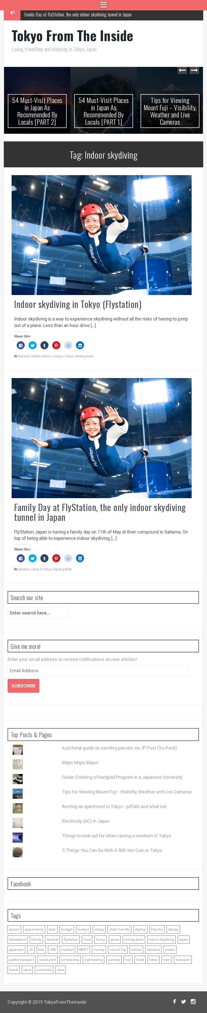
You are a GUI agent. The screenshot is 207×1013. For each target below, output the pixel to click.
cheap (99, 929)
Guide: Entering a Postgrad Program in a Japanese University (122, 777)
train (166, 960)
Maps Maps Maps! (80, 762)
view (60, 970)
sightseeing (93, 960)
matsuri (67, 950)
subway (114, 960)
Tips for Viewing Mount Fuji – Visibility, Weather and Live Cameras (170, 111)
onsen (170, 950)
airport (14, 929)
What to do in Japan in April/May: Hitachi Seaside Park (68, 15)
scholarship (70, 960)
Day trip (157, 929)
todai (140, 960)
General (23, 356)
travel (13, 970)
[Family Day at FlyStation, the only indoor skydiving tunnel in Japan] (102, 437)
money (99, 950)
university (44, 970)
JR (31, 950)
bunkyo (83, 929)
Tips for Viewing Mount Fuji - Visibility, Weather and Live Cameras (127, 791)
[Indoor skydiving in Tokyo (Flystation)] (102, 234)
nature (136, 950)
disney (173, 929)
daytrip (140, 929)
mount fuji (118, 950)
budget (66, 929)
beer (52, 929)
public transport (21, 960)
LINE (52, 950)
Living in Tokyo (62, 356)
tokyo (153, 960)
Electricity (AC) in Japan (86, 821)
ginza (114, 940)
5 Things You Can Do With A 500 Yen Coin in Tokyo (112, 850)
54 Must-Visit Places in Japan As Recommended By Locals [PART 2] (37, 111)
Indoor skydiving (161, 940)
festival (52, 940)
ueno (27, 970)
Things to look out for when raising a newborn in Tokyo (116, 835)
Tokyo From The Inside (72, 35)
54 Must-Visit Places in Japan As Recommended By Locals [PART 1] (104, 111)
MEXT (83, 950)
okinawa (153, 950)
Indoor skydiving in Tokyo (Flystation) (77, 303)
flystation (70, 940)
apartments (34, 929)
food (87, 940)
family (36, 940)
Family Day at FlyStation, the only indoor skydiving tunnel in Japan (100, 512)
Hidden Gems (40, 356)
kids (41, 950)
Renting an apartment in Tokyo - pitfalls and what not (114, 806)
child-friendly (119, 929)
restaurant (47, 960)
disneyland (17, 940)
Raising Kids (84, 356)
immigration (134, 940)
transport (182, 960)
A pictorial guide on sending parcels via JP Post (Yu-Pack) (119, 748)
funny (100, 940)
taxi (128, 960)
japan (183, 940)
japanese (16, 950)
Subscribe (23, 685)
